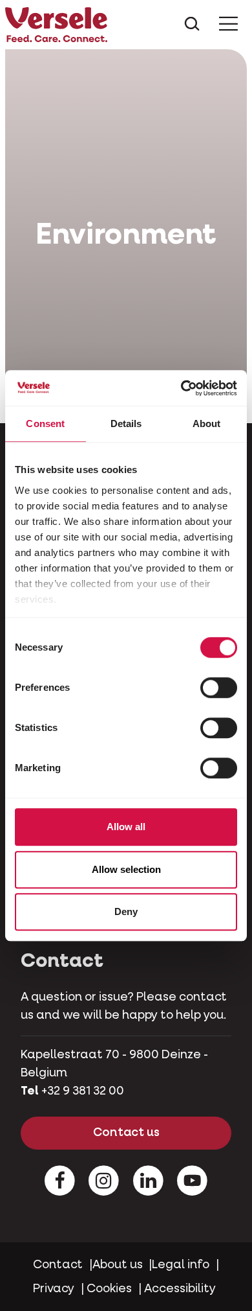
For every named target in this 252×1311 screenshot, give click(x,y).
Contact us (126, 1133)
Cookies (109, 1289)
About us (117, 1265)
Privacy (53, 1289)
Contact (58, 1265)
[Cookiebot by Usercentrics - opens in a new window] (181, 388)
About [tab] (207, 423)
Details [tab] (126, 423)
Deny (126, 911)
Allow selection (126, 869)
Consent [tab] (45, 423)
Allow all (126, 826)
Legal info (180, 1265)
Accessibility (180, 1289)
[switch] (218, 687)
